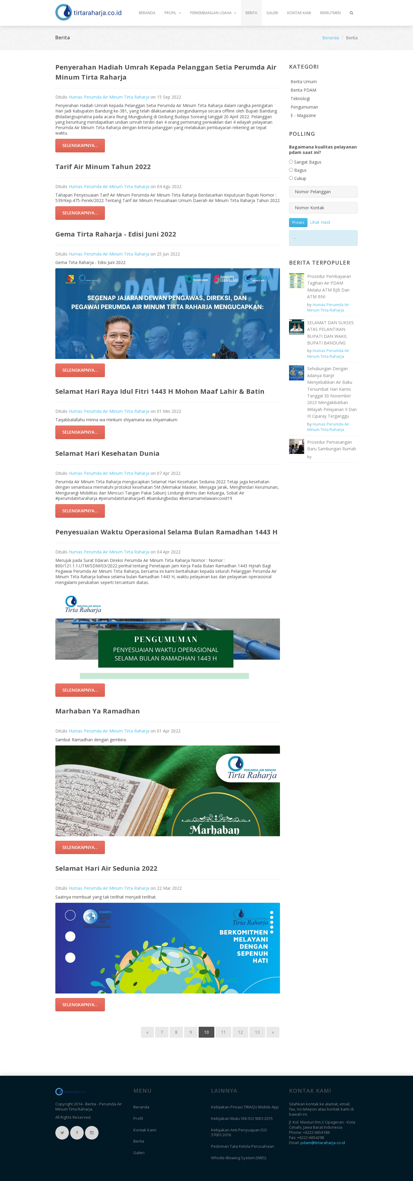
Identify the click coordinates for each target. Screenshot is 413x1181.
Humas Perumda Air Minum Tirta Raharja (109, 97)
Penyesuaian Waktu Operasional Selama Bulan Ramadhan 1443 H (166, 531)
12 (240, 1032)
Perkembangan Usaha (211, 12)
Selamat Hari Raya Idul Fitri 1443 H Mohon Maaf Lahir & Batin (160, 391)
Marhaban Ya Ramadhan (97, 710)
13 (257, 1032)
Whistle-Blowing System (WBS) (238, 1157)
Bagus (300, 170)
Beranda (147, 12)
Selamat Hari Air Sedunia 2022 (106, 868)
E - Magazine (303, 115)
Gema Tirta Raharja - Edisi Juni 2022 (115, 233)
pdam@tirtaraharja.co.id (323, 1142)
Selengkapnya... (80, 145)
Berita (251, 12)
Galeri (272, 12)
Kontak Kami (299, 12)
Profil (170, 12)
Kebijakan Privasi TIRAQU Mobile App (245, 1107)
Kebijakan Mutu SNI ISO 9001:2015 (242, 1118)
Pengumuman (304, 107)
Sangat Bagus (307, 162)
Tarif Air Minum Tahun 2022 (103, 166)
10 (206, 1032)
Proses (298, 222)
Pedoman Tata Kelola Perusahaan (242, 1146)
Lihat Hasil (320, 222)
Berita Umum (304, 81)
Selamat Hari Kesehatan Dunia (107, 453)
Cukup (299, 178)
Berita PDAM (303, 90)
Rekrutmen (330, 12)
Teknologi (300, 98)
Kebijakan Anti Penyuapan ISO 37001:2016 (239, 1132)
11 (223, 1032)
